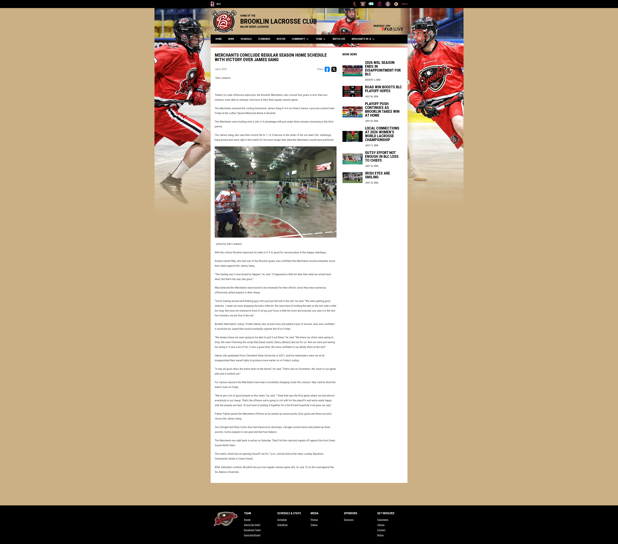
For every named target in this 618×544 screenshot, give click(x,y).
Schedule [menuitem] (246, 38)
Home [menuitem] (218, 38)
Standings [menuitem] (264, 38)
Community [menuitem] (300, 39)
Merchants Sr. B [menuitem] (363, 39)
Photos (314, 519)
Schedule (282, 519)
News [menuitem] (231, 38)
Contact (381, 530)
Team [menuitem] (321, 39)
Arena (380, 535)
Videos (314, 525)
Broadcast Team (252, 530)
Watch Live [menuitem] (340, 38)
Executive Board (252, 535)
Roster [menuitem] (281, 38)
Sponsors (349, 519)
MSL (216, 4)
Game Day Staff (252, 525)
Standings (282, 525)
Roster (247, 519)
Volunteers (382, 519)
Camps (380, 525)
